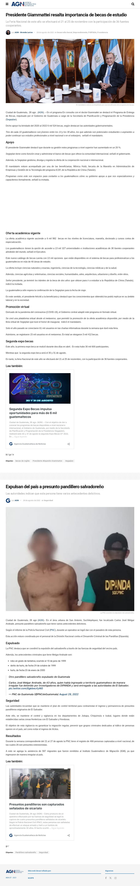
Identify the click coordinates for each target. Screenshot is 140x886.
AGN (40, 112)
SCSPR (31, 878)
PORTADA (92, 32)
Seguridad (48, 500)
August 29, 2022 (68, 694)
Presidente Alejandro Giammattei (47, 461)
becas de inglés (23, 461)
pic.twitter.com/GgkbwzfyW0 (26, 688)
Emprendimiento (80, 32)
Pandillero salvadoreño (26, 852)
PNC (52, 630)
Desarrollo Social (64, 32)
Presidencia (102, 32)
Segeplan (11, 119)
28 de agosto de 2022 (45, 32)
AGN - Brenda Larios (24, 32)
